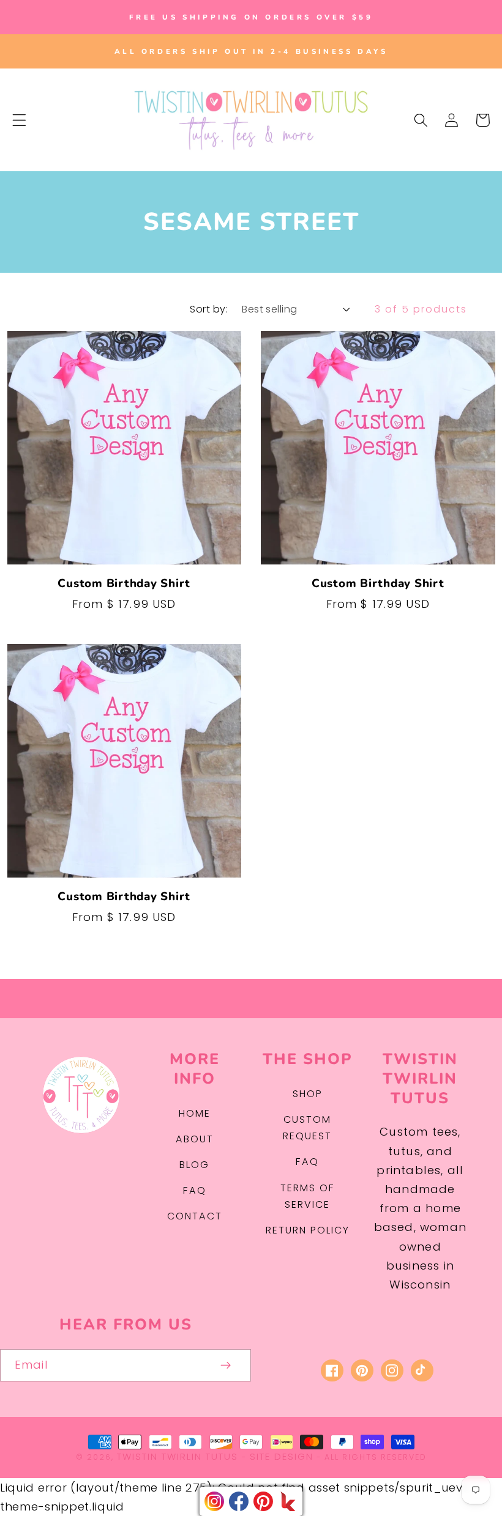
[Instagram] (214, 1501)
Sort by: (209, 309)
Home (195, 1113)
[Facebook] (239, 1501)
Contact (194, 1216)
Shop (308, 1094)
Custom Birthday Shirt (124, 584)
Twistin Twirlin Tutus (177, 1456)
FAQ (194, 1190)
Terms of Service (307, 1196)
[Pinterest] (263, 1501)
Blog (194, 1165)
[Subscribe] (226, 1365)
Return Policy (308, 1230)
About (195, 1139)
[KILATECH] (287, 1501)
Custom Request (307, 1127)
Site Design (281, 1456)
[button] (19, 120)
